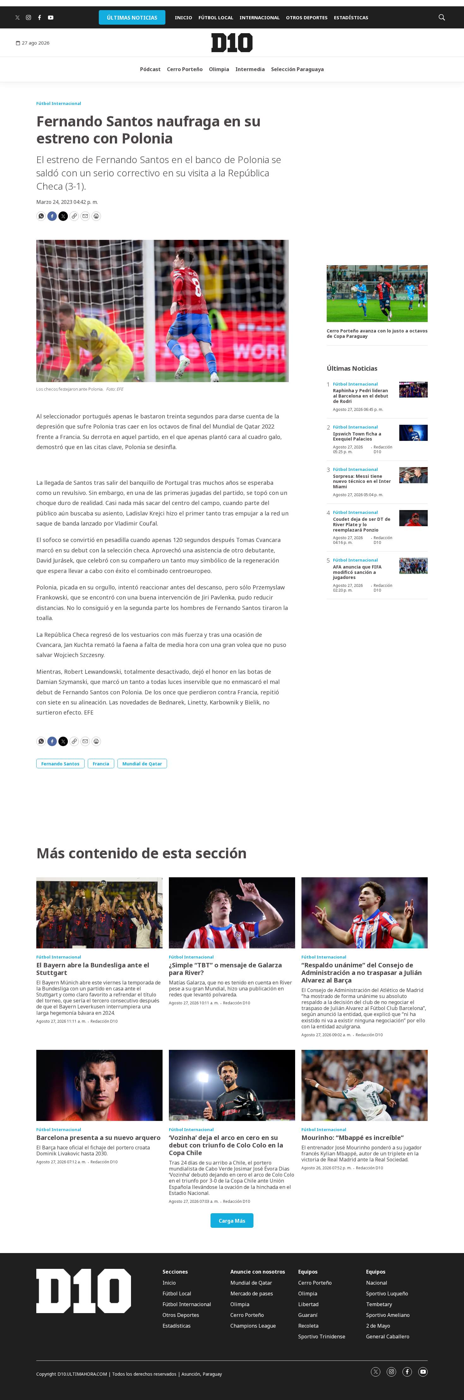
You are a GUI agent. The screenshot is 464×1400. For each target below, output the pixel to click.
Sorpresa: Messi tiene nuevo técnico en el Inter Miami (362, 481)
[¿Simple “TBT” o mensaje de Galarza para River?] (232, 912)
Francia (101, 764)
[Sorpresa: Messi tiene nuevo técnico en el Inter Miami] (413, 475)
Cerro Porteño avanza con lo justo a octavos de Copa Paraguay (377, 333)
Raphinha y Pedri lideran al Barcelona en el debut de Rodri (360, 395)
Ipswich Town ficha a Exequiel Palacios (357, 436)
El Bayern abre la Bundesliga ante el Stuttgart (92, 969)
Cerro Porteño (185, 69)
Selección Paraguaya (297, 69)
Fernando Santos (60, 764)
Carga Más (232, 1220)
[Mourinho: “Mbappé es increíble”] (364, 1085)
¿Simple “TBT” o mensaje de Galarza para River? (225, 969)
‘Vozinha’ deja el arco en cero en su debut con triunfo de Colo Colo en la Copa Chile (226, 1145)
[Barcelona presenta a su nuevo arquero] (99, 1085)
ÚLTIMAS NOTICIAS (132, 17)
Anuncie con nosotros (257, 1272)
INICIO (183, 17)
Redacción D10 (383, 449)
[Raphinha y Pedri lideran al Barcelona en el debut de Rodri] (413, 390)
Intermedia (250, 69)
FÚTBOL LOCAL (216, 17)
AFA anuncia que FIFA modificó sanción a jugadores (357, 572)
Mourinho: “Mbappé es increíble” (352, 1137)
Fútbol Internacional (58, 103)
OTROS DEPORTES (307, 17)
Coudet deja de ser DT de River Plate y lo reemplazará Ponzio (361, 524)
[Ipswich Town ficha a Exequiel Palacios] (413, 433)
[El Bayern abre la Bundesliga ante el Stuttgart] (99, 912)
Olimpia (219, 69)
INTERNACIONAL (260, 17)
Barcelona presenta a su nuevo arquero (98, 1137)
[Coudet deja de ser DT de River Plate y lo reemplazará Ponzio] (413, 518)
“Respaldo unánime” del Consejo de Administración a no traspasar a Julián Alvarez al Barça (361, 972)
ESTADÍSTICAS (351, 17)
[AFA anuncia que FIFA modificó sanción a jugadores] (413, 566)
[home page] (231, 42)
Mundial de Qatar (142, 764)
